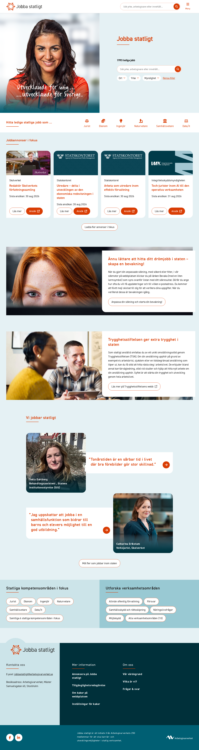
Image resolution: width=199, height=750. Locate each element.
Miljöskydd (115, 618)
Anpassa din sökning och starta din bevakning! (136, 302)
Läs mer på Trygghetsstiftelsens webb (132, 386)
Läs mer (17, 211)
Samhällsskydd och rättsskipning (127, 610)
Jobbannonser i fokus (21, 140)
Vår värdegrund (132, 674)
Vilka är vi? (130, 681)
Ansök (32, 211)
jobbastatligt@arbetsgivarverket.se (33, 674)
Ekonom (28, 601)
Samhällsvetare (18, 610)
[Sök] (177, 6)
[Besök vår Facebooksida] (10, 737)
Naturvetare (63, 601)
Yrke (133, 78)
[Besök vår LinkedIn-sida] (18, 737)
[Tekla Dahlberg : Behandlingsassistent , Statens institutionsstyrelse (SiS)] (166, 465)
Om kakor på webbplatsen (80, 694)
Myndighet (150, 78)
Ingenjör (44, 601)
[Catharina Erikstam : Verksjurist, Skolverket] (106, 530)
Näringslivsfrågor (163, 610)
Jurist (12, 601)
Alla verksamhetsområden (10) (146, 618)
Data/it (38, 610)
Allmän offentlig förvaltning (124, 601)
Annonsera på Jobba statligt (84, 676)
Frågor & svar (131, 689)
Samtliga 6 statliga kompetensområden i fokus (34, 618)
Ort (120, 78)
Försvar (151, 601)
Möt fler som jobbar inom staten (99, 563)
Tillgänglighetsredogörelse (87, 685)
